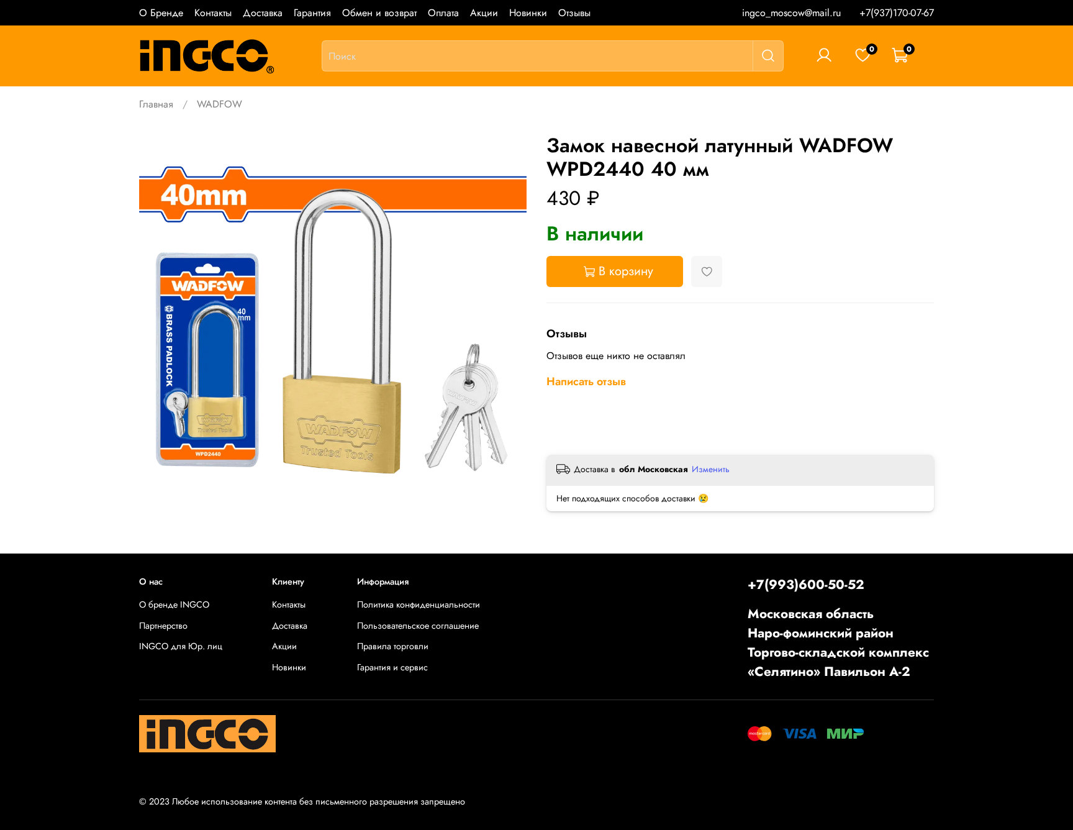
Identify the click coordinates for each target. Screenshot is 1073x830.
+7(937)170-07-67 (896, 13)
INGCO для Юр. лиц (180, 646)
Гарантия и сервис (392, 667)
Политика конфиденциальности (418, 604)
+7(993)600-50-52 (806, 584)
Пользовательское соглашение (418, 625)
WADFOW (219, 104)
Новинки (528, 13)
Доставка (263, 13)
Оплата (443, 13)
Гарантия (312, 13)
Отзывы (574, 13)
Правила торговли (392, 646)
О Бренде (161, 13)
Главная (156, 104)
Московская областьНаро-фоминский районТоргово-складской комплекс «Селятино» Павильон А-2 (838, 643)
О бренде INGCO (174, 604)
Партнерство (163, 625)
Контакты (213, 13)
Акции (484, 13)
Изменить (711, 469)
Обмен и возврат (379, 13)
